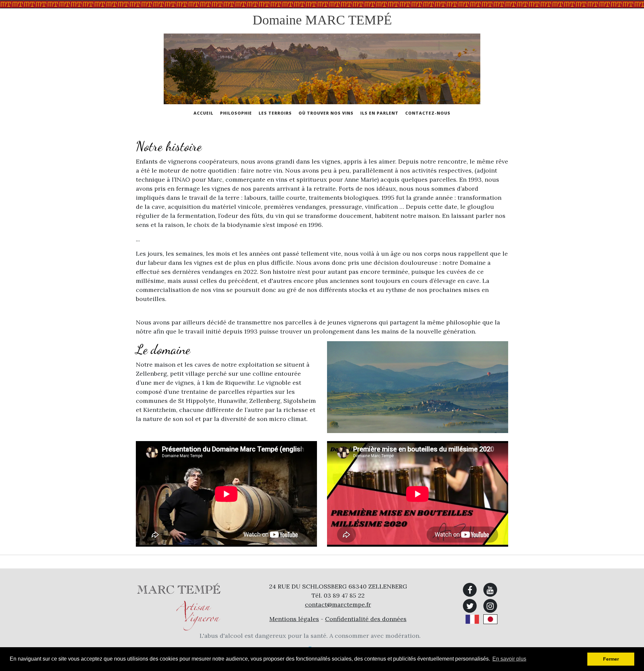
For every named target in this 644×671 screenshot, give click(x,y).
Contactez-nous (427, 113)
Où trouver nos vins (326, 113)
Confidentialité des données (366, 619)
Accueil (203, 113)
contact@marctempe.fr (338, 604)
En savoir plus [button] (509, 659)
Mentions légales (294, 619)
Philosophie (236, 113)
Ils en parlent (379, 113)
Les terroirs (275, 113)
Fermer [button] (611, 659)
